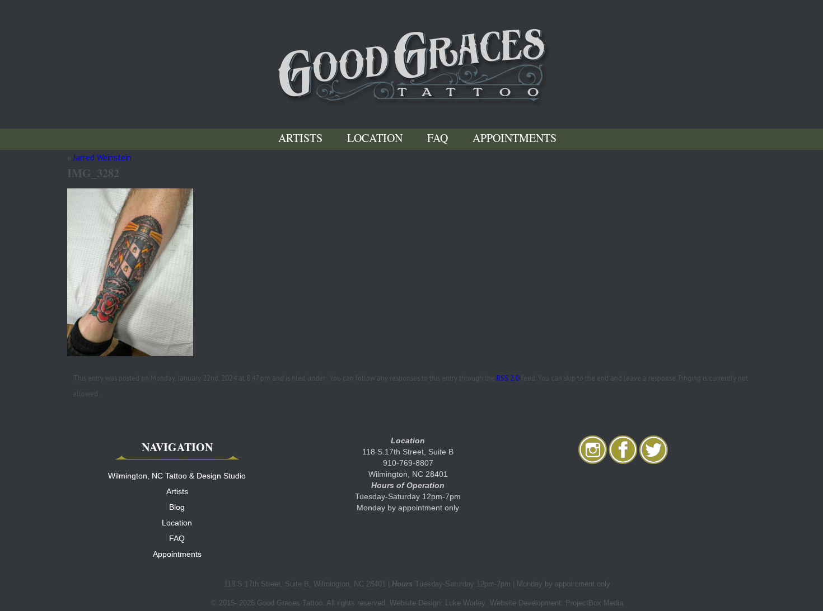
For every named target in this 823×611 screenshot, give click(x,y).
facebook (623, 449)
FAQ (437, 138)
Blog (177, 507)
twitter (653, 449)
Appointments (515, 138)
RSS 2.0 (508, 377)
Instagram (592, 449)
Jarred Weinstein (102, 157)
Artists (300, 138)
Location (375, 138)
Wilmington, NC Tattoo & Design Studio (177, 475)
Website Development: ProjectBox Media (556, 603)
